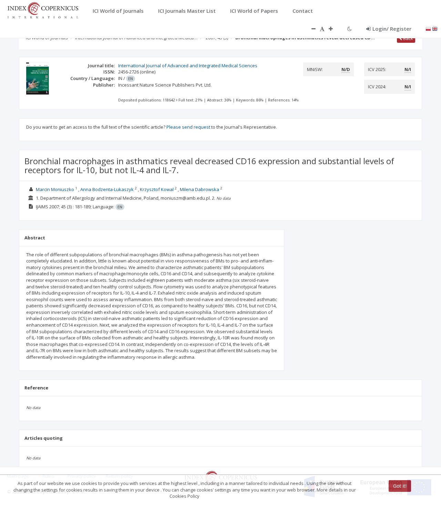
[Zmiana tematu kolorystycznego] (349, 29)
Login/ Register (391, 28)
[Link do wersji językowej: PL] (428, 28)
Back (407, 38)
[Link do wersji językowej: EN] (435, 28)
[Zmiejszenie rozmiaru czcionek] (310, 29)
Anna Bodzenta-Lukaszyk (107, 189)
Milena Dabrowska (199, 189)
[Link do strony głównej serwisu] (42, 10)
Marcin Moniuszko (55, 189)
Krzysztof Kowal (157, 189)
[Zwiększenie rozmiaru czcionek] (334, 29)
